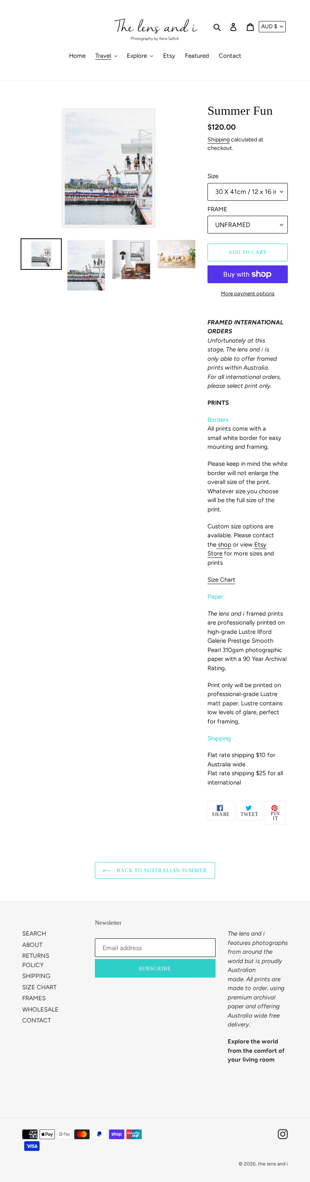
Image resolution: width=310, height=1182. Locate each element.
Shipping (218, 139)
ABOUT (32, 945)
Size (212, 176)
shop (224, 544)
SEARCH (34, 933)
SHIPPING (36, 976)
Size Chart (221, 579)
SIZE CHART (39, 987)
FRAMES (34, 998)
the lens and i (273, 1164)
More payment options (247, 293)
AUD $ (269, 26)
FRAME (217, 209)
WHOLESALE (40, 1009)
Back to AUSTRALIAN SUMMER (161, 870)
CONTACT (36, 1020)
